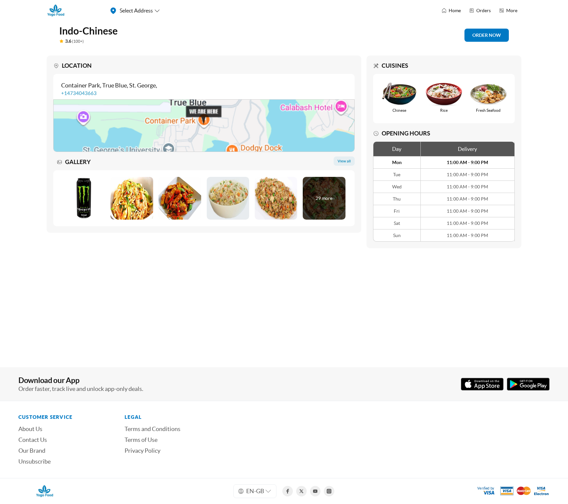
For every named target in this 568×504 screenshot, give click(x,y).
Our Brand (31, 450)
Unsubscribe (34, 461)
